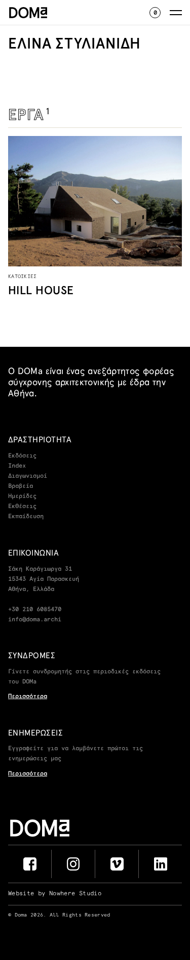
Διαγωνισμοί (27, 476)
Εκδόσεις (22, 456)
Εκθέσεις (22, 507)
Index (17, 466)
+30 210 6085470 (34, 610)
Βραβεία (20, 486)
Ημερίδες (22, 496)
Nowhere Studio (75, 894)
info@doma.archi (34, 620)
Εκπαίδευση (26, 517)
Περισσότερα (27, 697)
